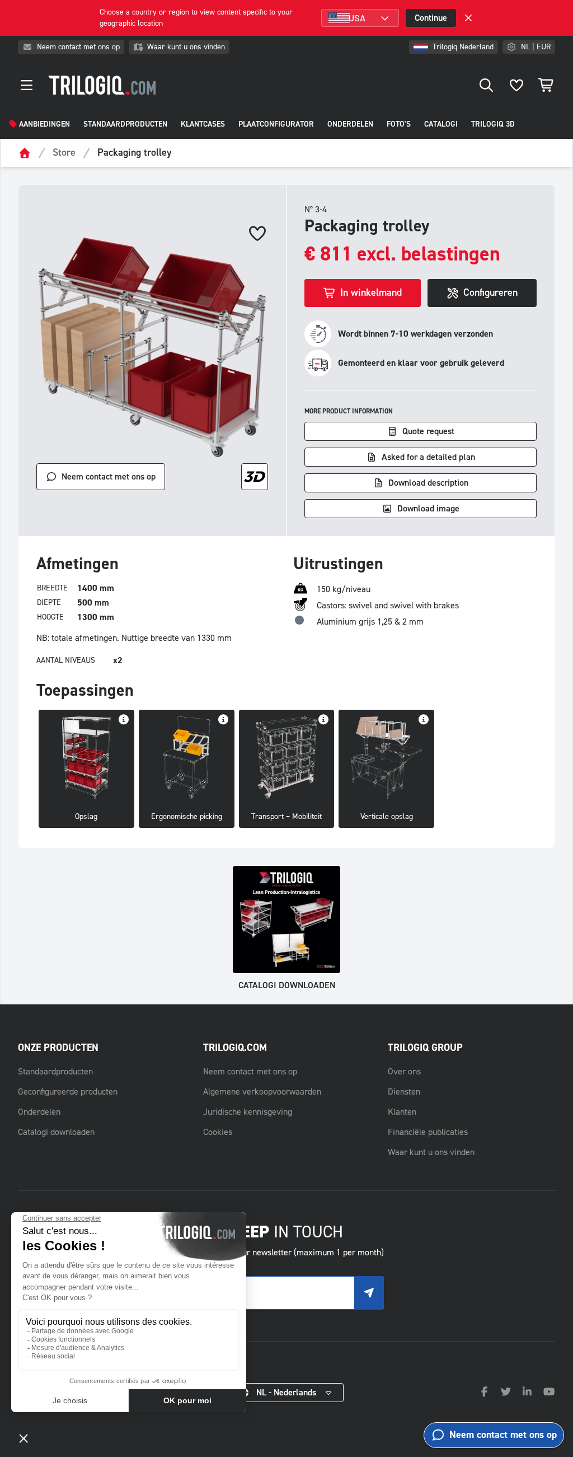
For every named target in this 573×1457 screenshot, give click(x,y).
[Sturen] (368, 1293)
